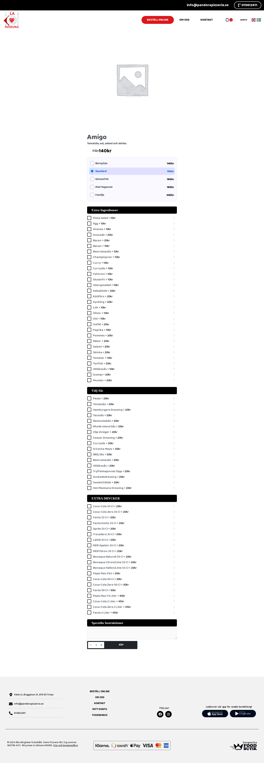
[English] (253, 19)
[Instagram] (168, 714)
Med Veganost (104, 187)
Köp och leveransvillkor (65, 745)
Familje (99, 195)
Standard (101, 171)
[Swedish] (259, 19)
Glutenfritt (102, 179)
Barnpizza (101, 163)
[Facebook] (160, 714)
